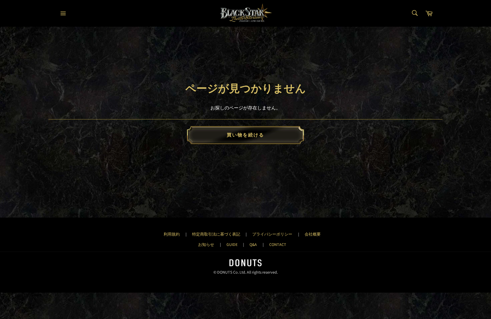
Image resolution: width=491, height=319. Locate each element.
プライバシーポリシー (272, 234)
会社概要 (313, 234)
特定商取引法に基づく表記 (216, 234)
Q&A (253, 245)
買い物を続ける (246, 135)
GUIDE (231, 245)
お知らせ (206, 245)
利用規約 (172, 234)
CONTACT (277, 245)
